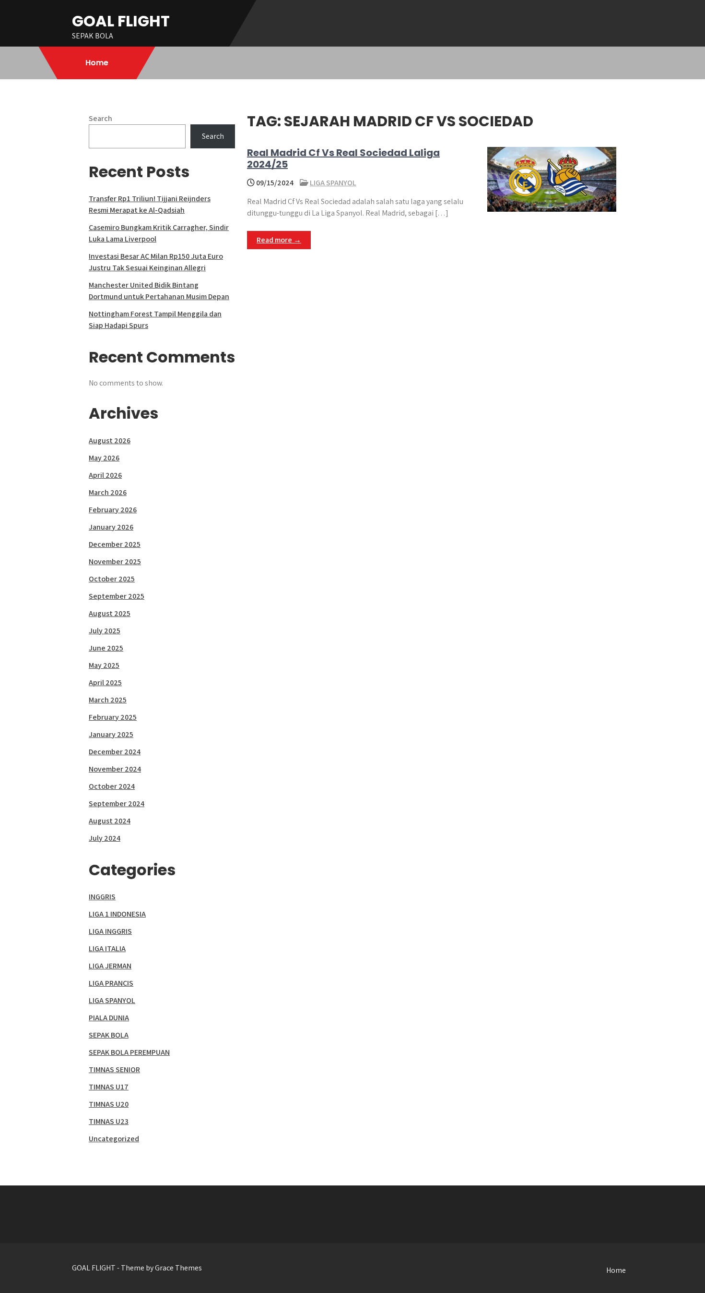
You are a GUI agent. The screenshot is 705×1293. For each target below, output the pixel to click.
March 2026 (108, 492)
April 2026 (105, 475)
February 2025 (113, 717)
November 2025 (115, 561)
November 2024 (115, 769)
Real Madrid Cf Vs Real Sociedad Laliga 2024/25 (343, 158)
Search (100, 118)
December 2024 (115, 752)
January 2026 (111, 527)
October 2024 (112, 786)
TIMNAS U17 (109, 1087)
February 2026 (113, 510)
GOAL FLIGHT (121, 21)
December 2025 (115, 544)
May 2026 (104, 458)
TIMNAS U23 (109, 1121)
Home (96, 62)
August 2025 (109, 613)
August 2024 (109, 821)
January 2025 (111, 734)
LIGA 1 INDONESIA (117, 914)
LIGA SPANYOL (333, 183)
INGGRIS (102, 897)
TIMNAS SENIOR (114, 1069)
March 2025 (108, 700)
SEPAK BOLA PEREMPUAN (129, 1052)
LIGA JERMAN (110, 966)
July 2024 (104, 838)
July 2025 (104, 631)
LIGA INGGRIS (110, 931)
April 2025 (105, 682)
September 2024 (116, 803)
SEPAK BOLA (109, 1035)
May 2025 (104, 665)
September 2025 (116, 596)
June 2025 (106, 648)
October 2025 (112, 579)
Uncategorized (114, 1139)
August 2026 (109, 440)
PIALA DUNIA (109, 1018)
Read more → (279, 240)
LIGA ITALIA (107, 948)
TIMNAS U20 (109, 1104)
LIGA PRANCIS (111, 983)
